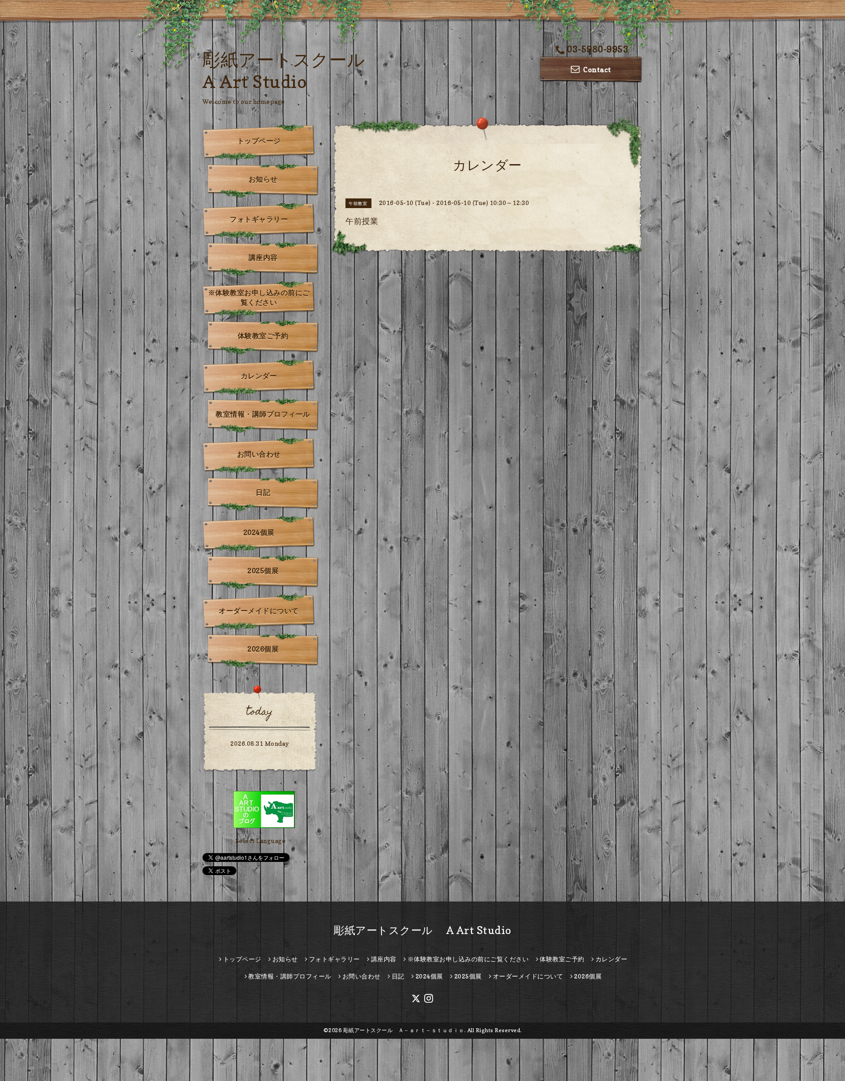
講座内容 (263, 257)
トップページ (259, 140)
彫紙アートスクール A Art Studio (422, 930)
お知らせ (263, 179)
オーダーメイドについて (259, 610)
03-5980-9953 (597, 49)
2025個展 (263, 570)
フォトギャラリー (259, 219)
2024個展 (259, 532)
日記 (263, 492)
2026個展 (263, 649)
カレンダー (259, 375)
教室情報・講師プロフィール (263, 414)
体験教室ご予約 (263, 335)
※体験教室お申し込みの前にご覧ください (259, 297)
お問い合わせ (259, 454)
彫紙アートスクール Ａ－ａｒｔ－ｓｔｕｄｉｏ (403, 1030)
